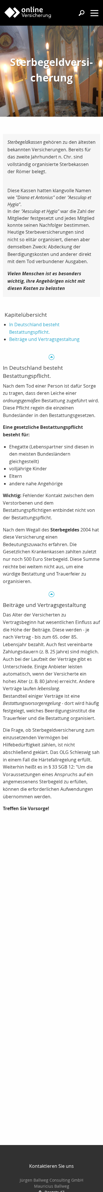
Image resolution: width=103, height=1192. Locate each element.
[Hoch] (51, 356)
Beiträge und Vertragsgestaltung (44, 339)
